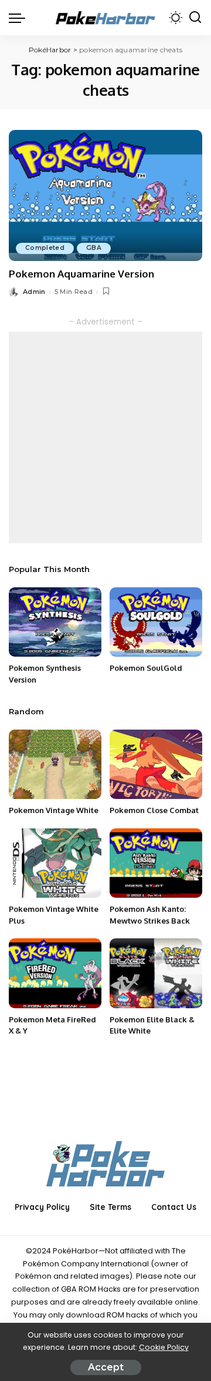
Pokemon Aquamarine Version (81, 273)
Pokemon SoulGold (146, 668)
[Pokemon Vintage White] (55, 765)
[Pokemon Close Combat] (156, 765)
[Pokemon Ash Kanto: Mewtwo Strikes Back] (156, 863)
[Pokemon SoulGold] (156, 622)
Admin (34, 291)
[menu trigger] (20, 17)
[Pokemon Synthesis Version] (55, 622)
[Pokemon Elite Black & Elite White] (156, 973)
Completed (44, 248)
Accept (106, 1367)
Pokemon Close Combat (154, 810)
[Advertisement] (105, 437)
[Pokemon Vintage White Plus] (55, 863)
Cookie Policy (164, 1347)
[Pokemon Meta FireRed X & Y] (55, 973)
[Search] (195, 17)
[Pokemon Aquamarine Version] (105, 195)
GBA (93, 248)
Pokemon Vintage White (53, 810)
